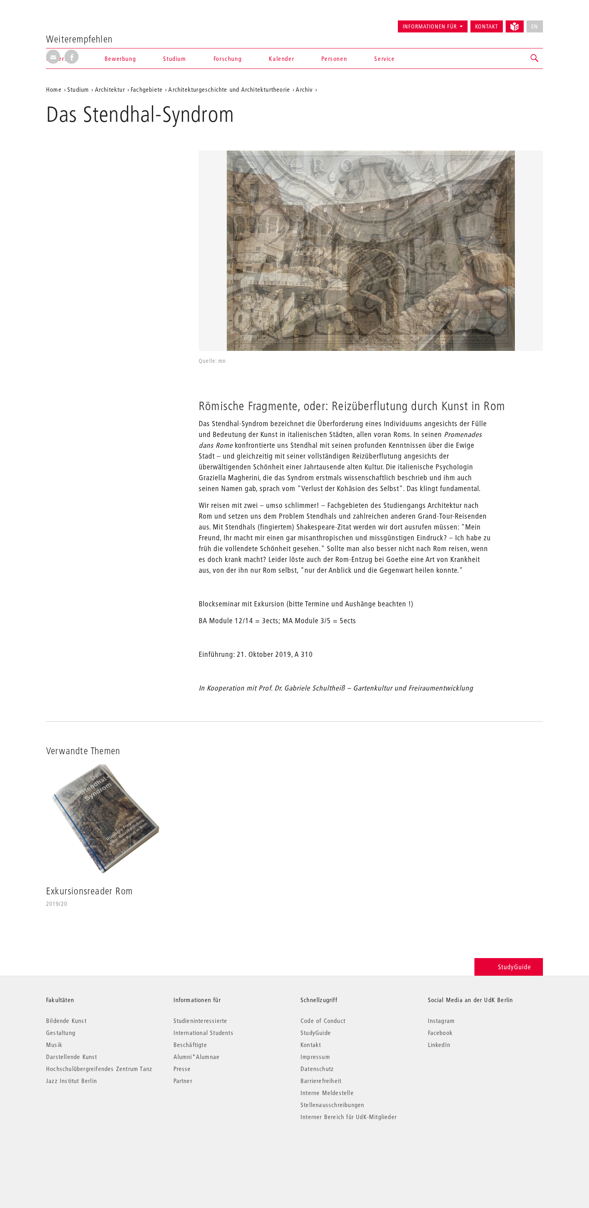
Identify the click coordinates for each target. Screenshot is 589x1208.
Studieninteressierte (200, 1021)
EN (534, 26)
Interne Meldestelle (327, 1093)
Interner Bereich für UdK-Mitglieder (349, 1117)
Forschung (228, 58)
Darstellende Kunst (71, 1057)
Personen (334, 58)
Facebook (440, 1033)
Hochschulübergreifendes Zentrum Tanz (99, 1069)
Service (384, 58)
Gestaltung (60, 1033)
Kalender (281, 58)
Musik (54, 1045)
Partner (182, 1081)
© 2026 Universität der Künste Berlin (88, 1151)
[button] (535, 58)
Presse (182, 1069)
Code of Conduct (323, 1021)
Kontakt (486, 26)
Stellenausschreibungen (332, 1105)
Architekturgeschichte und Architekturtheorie (229, 89)
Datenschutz (317, 1069)
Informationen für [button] (430, 26)
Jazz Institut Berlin (71, 1081)
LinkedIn (439, 1045)
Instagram (441, 1021)
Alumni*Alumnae (196, 1057)
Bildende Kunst (66, 1021)
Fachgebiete (147, 89)
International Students (203, 1033)
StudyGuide (514, 966)
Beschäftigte (190, 1045)
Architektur (110, 89)
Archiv (304, 89)
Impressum (315, 1057)
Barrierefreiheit (321, 1081)
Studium (78, 89)
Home (54, 89)
